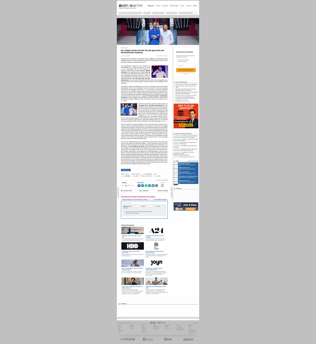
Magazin (151, 5)
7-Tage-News (120, 329)
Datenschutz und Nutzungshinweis (192, 330)
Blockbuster (163, 335)
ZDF (141, 96)
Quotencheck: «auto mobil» (181, 100)
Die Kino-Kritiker (180, 327)
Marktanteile (155, 327)
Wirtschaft (143, 328)
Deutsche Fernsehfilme (187, 335)
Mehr (195, 5)
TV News (147, 335)
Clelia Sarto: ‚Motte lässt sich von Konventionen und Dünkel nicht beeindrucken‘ (186, 92)
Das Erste (123, 69)
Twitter (119, 332)
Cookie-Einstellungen (193, 332)
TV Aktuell (126, 335)
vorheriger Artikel (127, 190)
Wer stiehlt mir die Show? (146, 176)
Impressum (191, 333)
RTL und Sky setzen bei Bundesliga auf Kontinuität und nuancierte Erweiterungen (185, 97)
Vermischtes (144, 327)
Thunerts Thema (171, 13)
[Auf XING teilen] (149, 186)
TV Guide (158, 335)
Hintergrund (132, 326)
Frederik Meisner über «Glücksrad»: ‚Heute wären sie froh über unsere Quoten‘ (185, 149)
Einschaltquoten (153, 335)
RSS (119, 326)
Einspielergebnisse (180, 328)
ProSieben (146, 89)
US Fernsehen (143, 335)
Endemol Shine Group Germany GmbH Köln (186, 165)
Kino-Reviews (167, 328)
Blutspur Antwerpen (136, 174)
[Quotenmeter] (131, 6)
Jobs (190, 327)
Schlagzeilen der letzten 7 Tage (182, 101)
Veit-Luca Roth (126, 55)
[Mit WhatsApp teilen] (146, 186)
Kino (182, 5)
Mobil (119, 328)
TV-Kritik (166, 327)
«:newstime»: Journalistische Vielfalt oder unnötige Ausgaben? (186, 139)
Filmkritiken (137, 335)
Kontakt (190, 328)
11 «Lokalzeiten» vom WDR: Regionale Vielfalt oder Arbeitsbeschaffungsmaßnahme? (184, 154)
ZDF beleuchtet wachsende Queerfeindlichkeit (186, 84)
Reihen (131, 327)
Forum (188, 5)
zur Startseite (145, 190)
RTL (122, 100)
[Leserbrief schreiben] (162, 186)
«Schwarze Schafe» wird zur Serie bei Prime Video (185, 86)
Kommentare (125, 170)
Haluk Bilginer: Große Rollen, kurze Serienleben (185, 146)
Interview (131, 328)
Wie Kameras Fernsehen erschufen (130, 13)
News (158, 5)
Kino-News (179, 326)
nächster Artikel (162, 190)
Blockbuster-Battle (180, 329)
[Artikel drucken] (156, 186)
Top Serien (194, 335)
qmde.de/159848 (164, 180)
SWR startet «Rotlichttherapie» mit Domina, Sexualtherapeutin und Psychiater (185, 89)
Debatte (166, 326)
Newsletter (120, 327)
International (144, 329)
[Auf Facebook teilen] (139, 186)
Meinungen (174, 5)
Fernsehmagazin (132, 335)
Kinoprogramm (180, 335)
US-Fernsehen (144, 332)
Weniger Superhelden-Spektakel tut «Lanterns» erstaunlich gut (185, 143)
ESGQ (155, 174)
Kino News (122, 335)
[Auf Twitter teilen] (142, 186)
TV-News (143, 326)
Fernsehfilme (168, 335)
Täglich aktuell (156, 328)
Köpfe (143, 331)
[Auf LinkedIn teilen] (153, 186)
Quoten (165, 5)
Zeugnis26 (147, 13)
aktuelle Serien (173, 335)
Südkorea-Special (158, 13)
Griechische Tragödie (186, 13)
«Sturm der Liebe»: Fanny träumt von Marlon (185, 95)
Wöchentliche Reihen (157, 326)
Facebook (120, 331)
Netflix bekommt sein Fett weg (184, 157)
